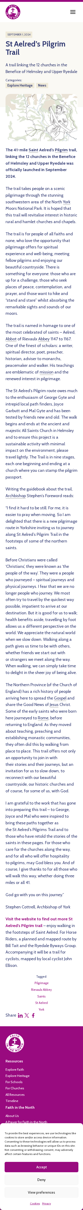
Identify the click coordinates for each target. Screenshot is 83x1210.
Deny (41, 1180)
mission (46, 372)
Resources (14, 1061)
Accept (41, 1167)
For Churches (15, 1088)
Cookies (35, 1203)
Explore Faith (15, 1069)
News (42, 85)
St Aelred (41, 1003)
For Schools (14, 1082)
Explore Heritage (20, 85)
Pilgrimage (42, 983)
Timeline (12, 1101)
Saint (33, 149)
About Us (12, 1116)
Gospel (60, 698)
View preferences (41, 1192)
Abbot (11, 338)
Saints (41, 996)
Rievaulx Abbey (41, 989)
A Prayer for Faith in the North (26, 1122)
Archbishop (16, 495)
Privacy (46, 1203)
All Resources (15, 1095)
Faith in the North (20, 1107)
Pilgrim (61, 149)
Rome (43, 717)
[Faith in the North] (13, 12)
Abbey (44, 338)
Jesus (54, 704)
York (66, 201)
